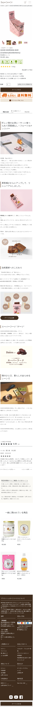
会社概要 (3, 672)
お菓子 (6, 5)
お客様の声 (20, 672)
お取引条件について (6, 685)
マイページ (4, 651)
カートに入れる (16, 703)
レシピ (19, 670)
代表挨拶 (3, 670)
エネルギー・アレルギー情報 (24, 650)
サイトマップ (20, 660)
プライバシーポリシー (23, 653)
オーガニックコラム (22, 668)
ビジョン (3, 668)
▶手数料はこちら (22, 629)
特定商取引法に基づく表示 (24, 657)
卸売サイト (4, 683)
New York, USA (21, 683)
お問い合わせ (4, 675)
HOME (2, 5)
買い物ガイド (4, 653)
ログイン (3, 648)
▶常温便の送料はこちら (7, 626)
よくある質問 (4, 655)
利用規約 (19, 655)
